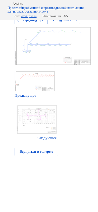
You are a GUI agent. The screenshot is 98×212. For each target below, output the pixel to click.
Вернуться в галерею (36, 151)
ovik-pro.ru (29, 16)
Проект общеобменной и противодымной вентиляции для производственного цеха (46, 10)
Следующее (62, 20)
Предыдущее (33, 20)
